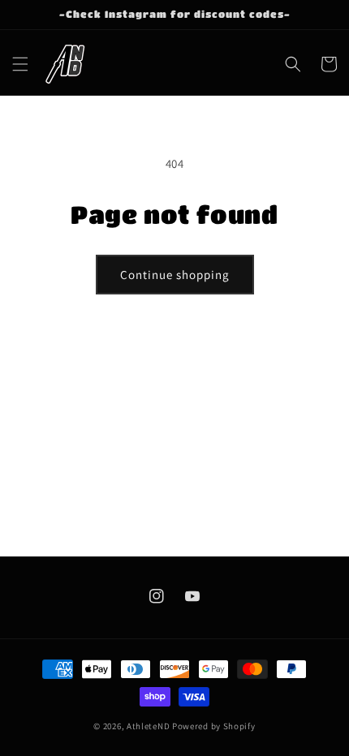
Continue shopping (175, 274)
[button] (20, 64)
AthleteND (148, 726)
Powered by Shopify (214, 726)
